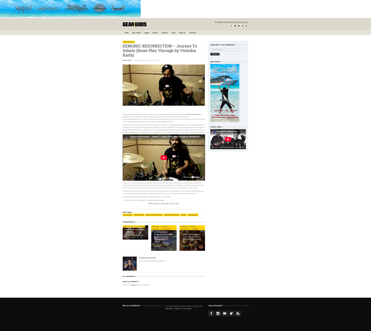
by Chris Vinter (127, 60)
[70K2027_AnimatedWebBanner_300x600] (224, 121)
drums (183, 215)
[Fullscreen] (243, 147)
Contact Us (177, 308)
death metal (139, 215)
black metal (128, 215)
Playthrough (129, 42)
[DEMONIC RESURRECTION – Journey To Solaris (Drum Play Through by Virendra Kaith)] (130, 264)
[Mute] (240, 147)
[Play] (213, 147)
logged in (134, 285)
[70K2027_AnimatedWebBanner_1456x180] (70, 17)
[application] (228, 139)
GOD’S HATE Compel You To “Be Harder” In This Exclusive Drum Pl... (191, 238)
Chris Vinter (151, 258)
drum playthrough (172, 215)
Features (164, 226)
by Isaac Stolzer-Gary (160, 245)
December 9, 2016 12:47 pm (142, 60)
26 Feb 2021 (185, 246)
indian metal (192, 215)
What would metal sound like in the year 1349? (135, 229)
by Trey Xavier (130, 235)
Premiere (195, 229)
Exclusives (155, 226)
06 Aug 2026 (139, 235)
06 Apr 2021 (157, 246)
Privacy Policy (187, 308)
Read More (169, 308)
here (162, 200)
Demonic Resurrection (193, 114)
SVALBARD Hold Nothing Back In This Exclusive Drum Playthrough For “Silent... (163, 237)
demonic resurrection (154, 215)
